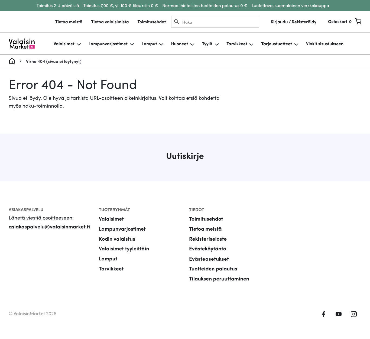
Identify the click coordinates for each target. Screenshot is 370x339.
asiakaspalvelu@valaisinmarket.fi (49, 226)
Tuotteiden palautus (213, 268)
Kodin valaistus (117, 238)
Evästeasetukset (209, 258)
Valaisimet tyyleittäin (124, 248)
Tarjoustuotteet (276, 44)
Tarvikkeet (236, 44)
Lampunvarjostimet (108, 44)
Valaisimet (64, 44)
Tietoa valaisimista (110, 22)
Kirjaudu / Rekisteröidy (293, 22)
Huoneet (179, 44)
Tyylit (207, 44)
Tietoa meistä (68, 22)
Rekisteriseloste (208, 238)
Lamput (149, 44)
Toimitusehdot (151, 22)
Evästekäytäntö (207, 248)
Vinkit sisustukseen (324, 44)
